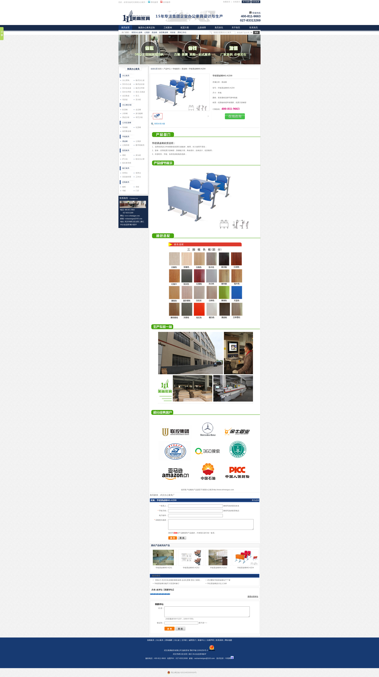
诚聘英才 (192, 640)
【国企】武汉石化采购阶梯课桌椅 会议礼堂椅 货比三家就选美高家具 (181, 580)
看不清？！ (203, 623)
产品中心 (167, 69)
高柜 (124, 155)
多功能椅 (139, 113)
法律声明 (210, 640)
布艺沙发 (139, 117)
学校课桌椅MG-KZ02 (191, 568)
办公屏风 (125, 80)
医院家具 (125, 150)
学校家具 (125, 137)
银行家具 (125, 168)
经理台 (125, 173)
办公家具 (125, 76)
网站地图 (228, 640)
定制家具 (125, 182)
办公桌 (177, 640)
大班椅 (125, 113)
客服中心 (201, 640)
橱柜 (124, 187)
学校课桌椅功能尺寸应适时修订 (166, 583)
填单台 (138, 173)
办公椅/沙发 (127, 105)
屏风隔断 (168, 640)
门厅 (137, 191)
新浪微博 (166, 2)
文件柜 (184, 640)
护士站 (125, 159)
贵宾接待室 (126, 177)
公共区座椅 (126, 123)
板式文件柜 (140, 88)
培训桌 (172, 32)
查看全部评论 (253, 596)
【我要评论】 (169, 590)
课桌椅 (154, 32)
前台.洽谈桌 (140, 92)
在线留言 (236, 2)
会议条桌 (125, 96)
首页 (160, 69)
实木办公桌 (126, 84)
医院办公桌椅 (137, 32)
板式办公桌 (140, 80)
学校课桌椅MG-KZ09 (197, 69)
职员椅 (125, 110)
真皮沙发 (125, 117)
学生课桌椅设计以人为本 (217, 583)
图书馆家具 (140, 145)
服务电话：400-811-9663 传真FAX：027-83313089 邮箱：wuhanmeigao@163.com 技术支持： (185, 658)
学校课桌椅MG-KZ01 (164, 568)
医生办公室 (140, 159)
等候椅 (125, 127)
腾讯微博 (154, 2)
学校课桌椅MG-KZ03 (218, 568)
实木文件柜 (126, 92)
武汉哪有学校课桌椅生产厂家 (218, 580)
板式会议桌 (140, 84)
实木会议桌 (126, 88)
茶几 (137, 96)
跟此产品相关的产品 (160, 545)
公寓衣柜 (125, 145)
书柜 (124, 191)
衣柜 (137, 187)
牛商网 (228, 658)
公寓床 (147, 32)
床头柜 (138, 155)
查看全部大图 (159, 124)
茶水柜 (138, 100)
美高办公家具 (133, 69)
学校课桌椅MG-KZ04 (245, 568)
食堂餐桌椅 (163, 32)
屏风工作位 (182, 32)
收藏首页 (226, 2)
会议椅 (138, 110)
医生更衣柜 (126, 163)
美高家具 (150, 640)
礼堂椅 (138, 127)
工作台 (138, 177)
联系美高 (124, 198)
